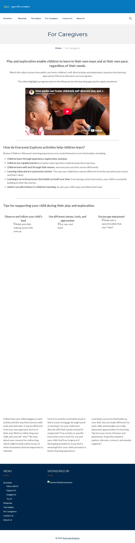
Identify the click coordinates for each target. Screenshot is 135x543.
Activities (7, 18)
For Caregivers (51, 18)
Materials (22, 18)
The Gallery (36, 18)
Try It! (9, 498)
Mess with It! (12, 486)
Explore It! (11, 490)
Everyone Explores (71, 538)
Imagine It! (11, 494)
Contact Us (67, 18)
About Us (81, 18)
